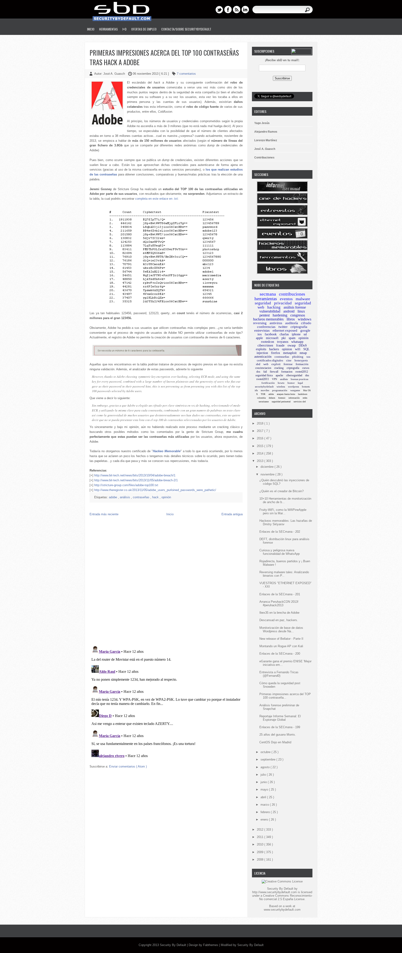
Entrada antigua (232, 514)
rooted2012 (301, 371)
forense (288, 364)
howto (281, 382)
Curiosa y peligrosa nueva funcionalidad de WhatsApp (279, 552)
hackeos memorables (268, 319)
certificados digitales (270, 360)
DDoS (303, 345)
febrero (266, 812)
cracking (279, 368)
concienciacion (263, 368)
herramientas (266, 298)
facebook (271, 334)
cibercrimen (265, 345)
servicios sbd (300, 401)
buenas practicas (299, 379)
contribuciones (292, 294)
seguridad (263, 303)
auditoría (291, 323)
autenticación (262, 356)
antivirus (276, 323)
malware (303, 298)
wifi (297, 349)
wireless (281, 386)
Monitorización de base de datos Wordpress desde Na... (281, 629)
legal (300, 382)
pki (283, 338)
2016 (260, 438)
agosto (266, 767)
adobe (113, 497)
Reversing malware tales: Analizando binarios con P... (284, 573)
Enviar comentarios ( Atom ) (128, 766)
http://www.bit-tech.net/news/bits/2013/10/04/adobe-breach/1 (134, 475)
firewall (274, 371)
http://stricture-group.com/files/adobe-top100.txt (126, 485)
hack (156, 497)
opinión (166, 497)
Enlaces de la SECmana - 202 (279, 531)
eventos (286, 298)
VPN (274, 379)
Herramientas (108, 29)
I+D (124, 29)
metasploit (290, 353)
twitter (283, 327)
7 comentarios (186, 73)
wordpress (293, 386)
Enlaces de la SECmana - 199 (279, 727)
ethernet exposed (285, 330)
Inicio (90, 29)
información (294, 398)
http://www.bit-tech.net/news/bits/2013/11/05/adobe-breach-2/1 (136, 480)
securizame (264, 401)
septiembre (268, 759)
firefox (275, 353)
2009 (260, 852)
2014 (260, 453)
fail (265, 371)
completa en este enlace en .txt (156, 198)
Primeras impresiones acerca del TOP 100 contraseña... (285, 695)
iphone (296, 334)
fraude (280, 345)
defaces (272, 398)
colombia (261, 398)
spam (292, 338)
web (265, 364)
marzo (265, 804)
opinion (287, 349)
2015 (260, 446)
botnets (306, 386)
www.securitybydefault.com (282, 909)
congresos (297, 315)
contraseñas (141, 497)
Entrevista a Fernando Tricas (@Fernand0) (278, 673)
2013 (260, 461)
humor (291, 382)
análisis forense (295, 307)
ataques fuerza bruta (286, 394)
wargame (295, 390)
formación (302, 364)
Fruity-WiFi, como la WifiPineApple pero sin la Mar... (282, 511)
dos (258, 371)
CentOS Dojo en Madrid (275, 742)
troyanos (282, 341)
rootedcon (267, 341)
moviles (265, 390)
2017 (260, 431)
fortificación (268, 382)
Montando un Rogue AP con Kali (281, 646)
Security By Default (173, 945)
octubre (266, 752)
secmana (268, 293)
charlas (284, 334)
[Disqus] (166, 582)
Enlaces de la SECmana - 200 (279, 653)
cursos (305, 368)
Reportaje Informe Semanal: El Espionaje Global (280, 717)
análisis (125, 497)
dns (307, 375)
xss (308, 356)
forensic (281, 398)
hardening (280, 315)
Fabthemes (211, 945)
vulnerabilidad (269, 311)
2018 (260, 423)
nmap (303, 353)
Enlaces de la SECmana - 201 (279, 594)
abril (264, 797)
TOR (263, 394)
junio (264, 782)
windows (304, 319)
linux (301, 311)
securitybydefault (264, 386)
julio (264, 774)
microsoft (272, 338)
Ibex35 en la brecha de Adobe (279, 612)
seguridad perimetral (281, 401)
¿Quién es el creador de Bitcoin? (281, 491)
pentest (264, 315)
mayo (265, 789)
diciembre (268, 466)
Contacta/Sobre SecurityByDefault (186, 29)
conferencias (266, 327)
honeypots (301, 360)
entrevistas (262, 330)
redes (305, 398)
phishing (297, 356)
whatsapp (297, 341)
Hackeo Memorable (167, 451)
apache (279, 375)
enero (265, 819)
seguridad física (264, 375)
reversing (260, 323)
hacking (274, 307)
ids (256, 390)
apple (259, 338)
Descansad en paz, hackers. (278, 620)
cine (288, 360)
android (289, 311)
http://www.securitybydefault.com (274, 892)
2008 (260, 859)
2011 (260, 837)
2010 (260, 844)
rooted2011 (262, 379)
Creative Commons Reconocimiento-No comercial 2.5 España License (285, 897)
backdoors (302, 394)
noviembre (268, 474)
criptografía (293, 368)
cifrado (306, 323)
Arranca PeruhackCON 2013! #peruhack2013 (278, 603)
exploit (276, 364)
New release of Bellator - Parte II (281, 638)
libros (291, 319)
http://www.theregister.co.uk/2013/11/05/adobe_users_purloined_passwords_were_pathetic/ (155, 490)
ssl (305, 334)
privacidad (283, 303)
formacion (286, 371)
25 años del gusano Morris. (277, 734)
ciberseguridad (294, 375)
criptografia (299, 327)
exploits (261, 349)
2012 (260, 829)
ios (260, 334)
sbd (258, 364)
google (305, 330)
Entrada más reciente (104, 514)
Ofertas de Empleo (144, 29)
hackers (274, 349)
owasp (292, 345)
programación (279, 390)
